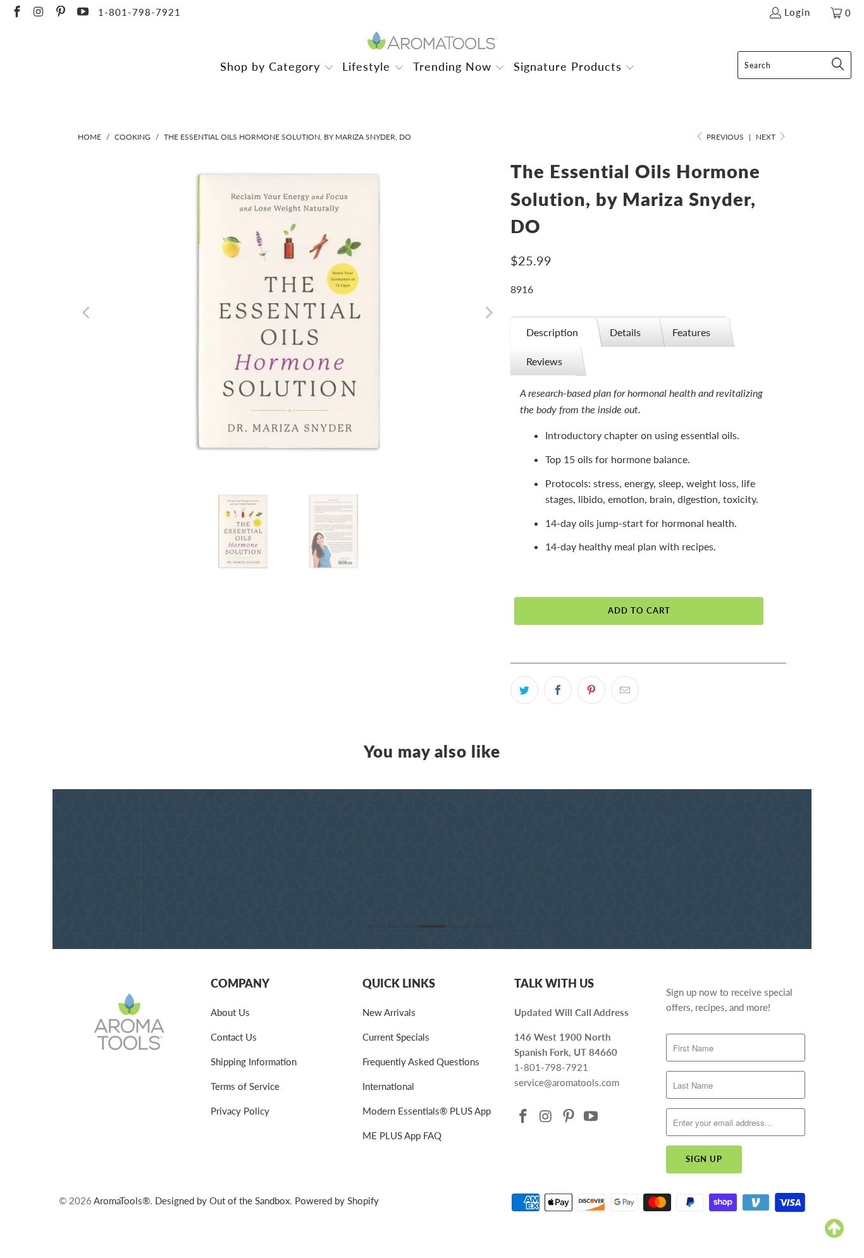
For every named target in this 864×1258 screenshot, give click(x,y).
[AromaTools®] (432, 41)
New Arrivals (389, 1012)
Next (766, 137)
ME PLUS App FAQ (401, 1135)
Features (691, 332)
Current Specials (395, 1037)
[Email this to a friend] (625, 690)
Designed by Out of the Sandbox (222, 1200)
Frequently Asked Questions (420, 1061)
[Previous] (87, 313)
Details (625, 332)
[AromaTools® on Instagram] (38, 12)
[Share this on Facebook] (558, 690)
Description (552, 332)
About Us (230, 1012)
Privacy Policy (240, 1110)
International (388, 1086)
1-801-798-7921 (139, 12)
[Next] (488, 313)
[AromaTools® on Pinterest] (59, 12)
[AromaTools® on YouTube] (82, 12)
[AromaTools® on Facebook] (16, 12)
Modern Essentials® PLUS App (426, 1110)
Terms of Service (245, 1086)
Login (797, 12)
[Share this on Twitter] (524, 690)
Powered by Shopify (337, 1200)
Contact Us (234, 1037)
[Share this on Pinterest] (591, 690)
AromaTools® (122, 1200)
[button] (277, 68)
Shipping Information (254, 1061)
